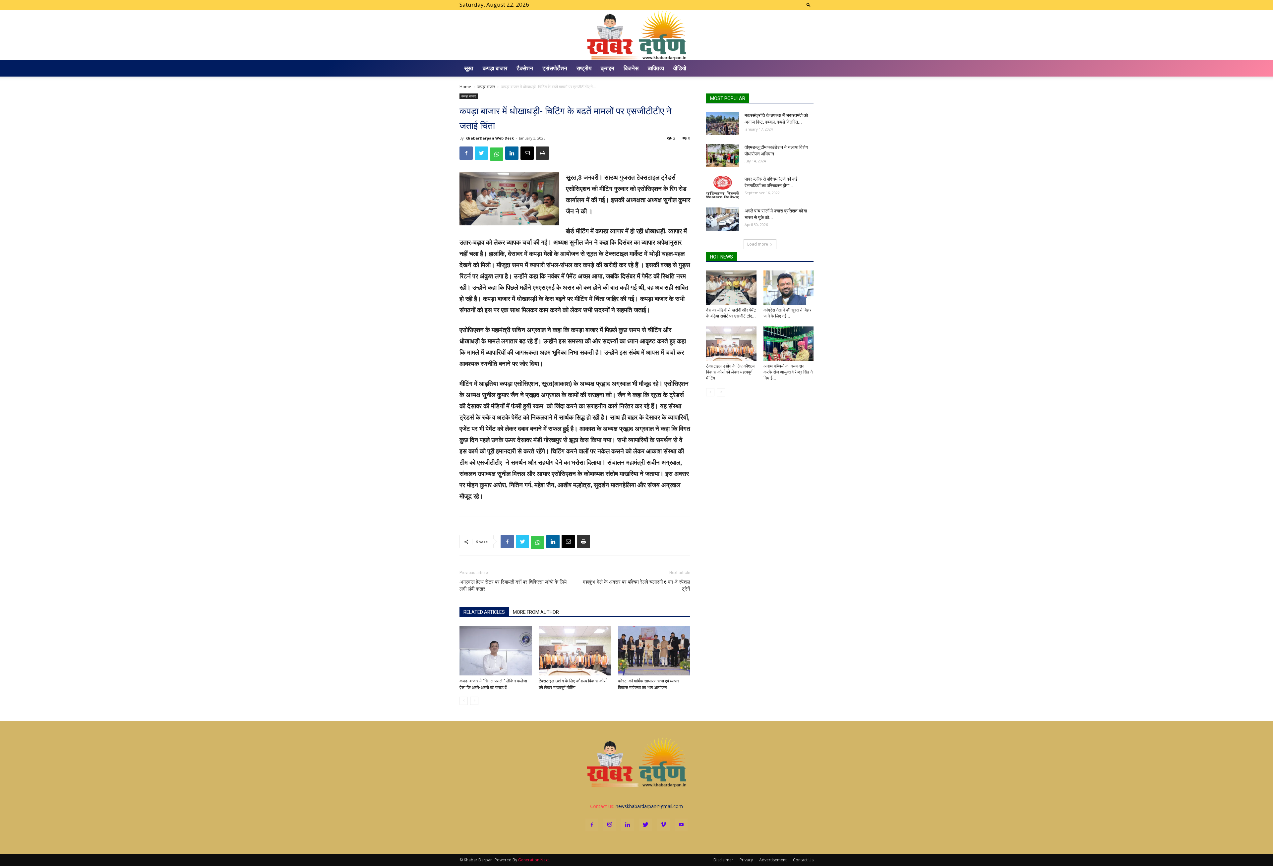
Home (465, 86)
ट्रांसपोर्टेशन (554, 68)
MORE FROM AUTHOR (536, 612)
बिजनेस (631, 68)
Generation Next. (534, 860)
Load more (757, 244)
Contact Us (803, 860)
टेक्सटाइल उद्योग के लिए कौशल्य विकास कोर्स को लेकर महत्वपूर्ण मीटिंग (730, 372)
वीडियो (679, 68)
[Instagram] (609, 825)
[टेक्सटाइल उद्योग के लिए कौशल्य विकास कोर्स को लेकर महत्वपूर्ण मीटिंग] (575, 650)
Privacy (746, 860)
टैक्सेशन (524, 68)
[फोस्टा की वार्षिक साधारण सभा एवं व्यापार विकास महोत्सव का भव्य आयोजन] (654, 650)
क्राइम (607, 68)
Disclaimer (723, 860)
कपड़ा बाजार (495, 68)
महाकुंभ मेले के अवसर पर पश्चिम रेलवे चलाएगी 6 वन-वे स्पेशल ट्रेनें (636, 585)
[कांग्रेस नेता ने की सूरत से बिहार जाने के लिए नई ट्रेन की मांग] (788, 287)
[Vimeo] (663, 825)
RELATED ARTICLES (484, 612)
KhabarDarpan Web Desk (489, 138)
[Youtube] (681, 825)
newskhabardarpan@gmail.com (649, 806)
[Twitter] (645, 825)
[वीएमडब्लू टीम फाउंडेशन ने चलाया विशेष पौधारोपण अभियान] (722, 155)
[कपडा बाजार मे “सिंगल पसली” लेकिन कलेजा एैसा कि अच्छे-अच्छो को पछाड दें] (495, 650)
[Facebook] (591, 825)
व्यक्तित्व (656, 68)
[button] (809, 4)
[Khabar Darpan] (636, 35)
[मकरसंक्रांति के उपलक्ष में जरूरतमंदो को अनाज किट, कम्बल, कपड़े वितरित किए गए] (722, 123)
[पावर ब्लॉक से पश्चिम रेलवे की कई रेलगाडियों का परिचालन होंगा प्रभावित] (722, 187)
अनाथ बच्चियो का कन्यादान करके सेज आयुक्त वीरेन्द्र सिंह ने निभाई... (788, 372)
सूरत (468, 68)
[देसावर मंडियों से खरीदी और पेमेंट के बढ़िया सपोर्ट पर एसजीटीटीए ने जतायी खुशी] (731, 287)
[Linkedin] (627, 825)
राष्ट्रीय (583, 68)
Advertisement (773, 860)
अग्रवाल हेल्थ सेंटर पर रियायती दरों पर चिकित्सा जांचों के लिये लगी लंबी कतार (513, 585)
